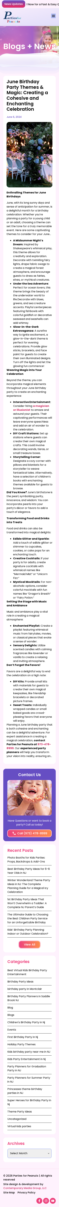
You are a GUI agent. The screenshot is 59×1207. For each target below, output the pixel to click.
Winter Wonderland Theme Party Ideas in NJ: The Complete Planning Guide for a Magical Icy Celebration (28, 886)
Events (11, 1030)
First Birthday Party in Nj (22, 1037)
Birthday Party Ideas (20, 981)
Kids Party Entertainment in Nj (26, 1059)
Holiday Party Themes (21, 1044)
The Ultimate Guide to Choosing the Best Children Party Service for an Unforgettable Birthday (27, 918)
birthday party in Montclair (24, 989)
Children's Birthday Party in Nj (26, 1022)
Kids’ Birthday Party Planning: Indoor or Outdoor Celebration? (27, 932)
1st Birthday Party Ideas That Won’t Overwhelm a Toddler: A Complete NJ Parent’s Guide (27, 903)
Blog (10, 1007)
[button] (13, 4)
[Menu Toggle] (53, 16)
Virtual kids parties (19, 1126)
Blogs (10, 1015)
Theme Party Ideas (19, 1111)
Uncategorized (16, 1119)
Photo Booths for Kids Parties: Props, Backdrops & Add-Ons (26, 859)
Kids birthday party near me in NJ (28, 1052)
